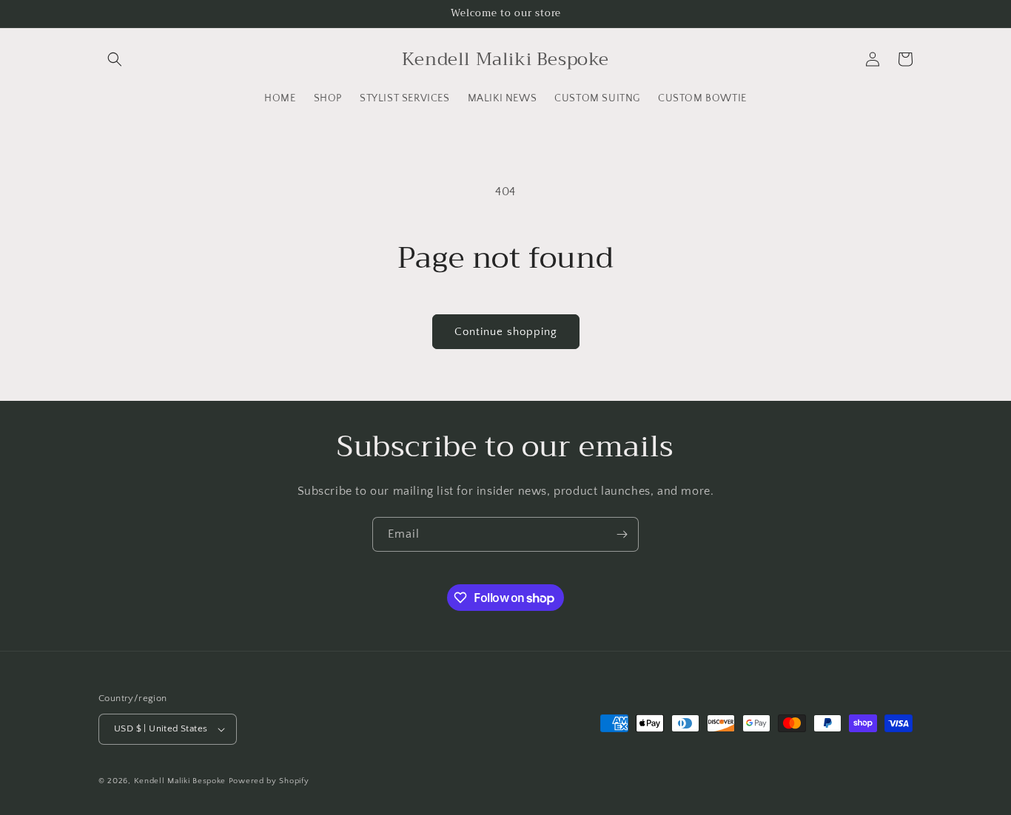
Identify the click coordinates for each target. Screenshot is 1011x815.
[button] (114, 59)
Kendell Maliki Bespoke (180, 781)
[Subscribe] (621, 534)
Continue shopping (505, 331)
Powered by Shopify (269, 781)
